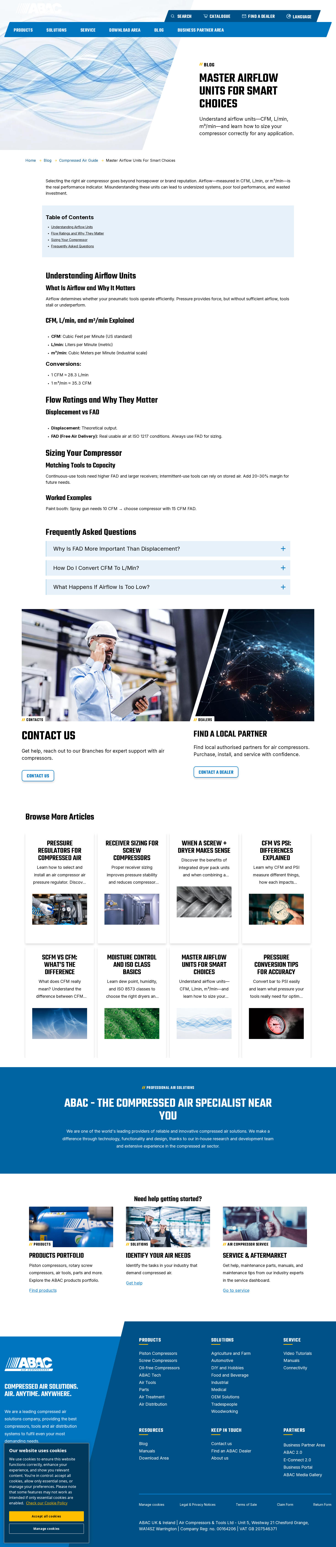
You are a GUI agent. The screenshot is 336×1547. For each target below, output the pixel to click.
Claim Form (285, 1504)
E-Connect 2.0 (297, 1459)
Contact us (38, 776)
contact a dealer (216, 772)
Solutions (56, 30)
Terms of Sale (246, 1504)
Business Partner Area (201, 30)
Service (88, 30)
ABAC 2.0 (292, 1452)
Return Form (322, 1504)
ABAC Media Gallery (302, 1474)
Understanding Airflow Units (72, 227)
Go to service (236, 1290)
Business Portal (297, 1467)
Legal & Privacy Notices (198, 1504)
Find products (43, 1290)
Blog (159, 30)
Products (23, 30)
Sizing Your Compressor (69, 240)
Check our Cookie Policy (46, 1503)
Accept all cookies (46, 1516)
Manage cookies (151, 1504)
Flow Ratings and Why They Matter (77, 233)
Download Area (125, 30)
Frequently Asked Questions (72, 246)
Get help (134, 1283)
